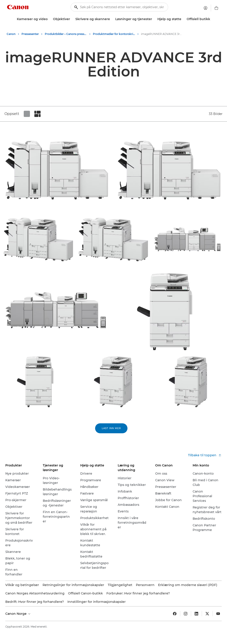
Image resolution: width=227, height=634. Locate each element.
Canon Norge (16, 614)
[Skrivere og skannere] (112, 19)
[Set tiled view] (27, 114)
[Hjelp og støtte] (183, 19)
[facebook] (174, 613)
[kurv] (216, 7)
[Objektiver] (72, 19)
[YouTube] (218, 613)
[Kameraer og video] (49, 19)
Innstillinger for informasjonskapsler (96, 602)
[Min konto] (205, 7)
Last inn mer (111, 428)
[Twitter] (207, 613)
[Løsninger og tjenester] (154, 19)
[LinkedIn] (196, 613)
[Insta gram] (185, 613)
